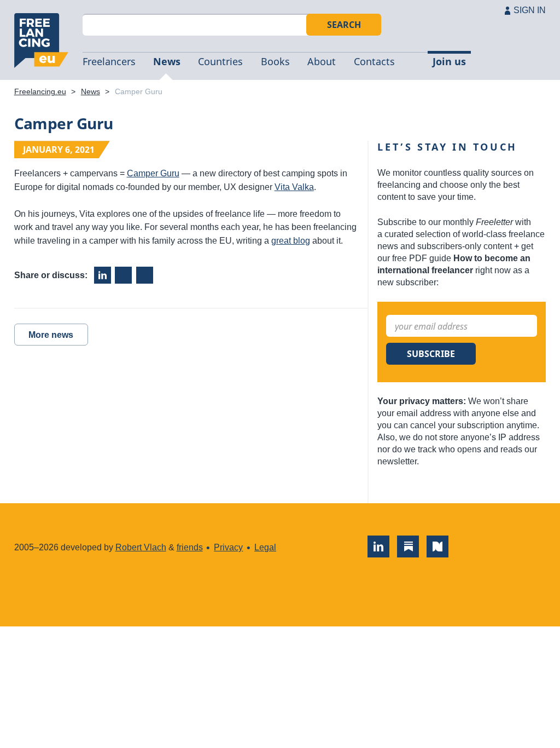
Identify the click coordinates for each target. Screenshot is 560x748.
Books (275, 61)
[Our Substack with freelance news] (408, 546)
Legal (265, 547)
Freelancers (109, 61)
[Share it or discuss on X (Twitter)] (144, 275)
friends (190, 547)
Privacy (228, 547)
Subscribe (431, 354)
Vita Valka (294, 187)
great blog (290, 240)
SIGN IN (530, 10)
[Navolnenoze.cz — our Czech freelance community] (437, 546)
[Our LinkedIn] (378, 546)
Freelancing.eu (41, 40)
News (166, 61)
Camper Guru (153, 173)
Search (344, 25)
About (321, 61)
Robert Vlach (140, 547)
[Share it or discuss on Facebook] (123, 275)
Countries (220, 61)
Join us (449, 61)
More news (50, 335)
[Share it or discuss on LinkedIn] (102, 275)
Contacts (374, 61)
